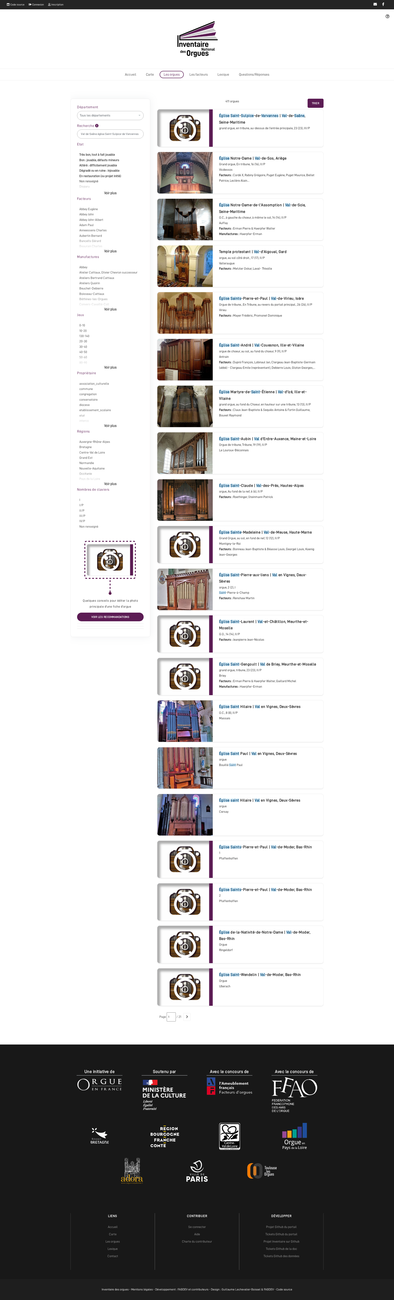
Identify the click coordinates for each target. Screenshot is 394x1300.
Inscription (57, 4)
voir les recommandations (110, 617)
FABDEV (183, 1289)
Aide (197, 1234)
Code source (17, 4)
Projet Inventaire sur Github (281, 1241)
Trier (315, 103)
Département (87, 107)
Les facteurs (198, 74)
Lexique (223, 74)
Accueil (130, 74)
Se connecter (197, 1226)
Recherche (86, 126)
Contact (112, 1256)
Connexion (37, 4)
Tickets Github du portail (281, 1234)
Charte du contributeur (197, 1241)
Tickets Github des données (281, 1256)
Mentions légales (142, 1289)
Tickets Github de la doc (281, 1248)
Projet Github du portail (281, 1226)
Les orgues (172, 74)
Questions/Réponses (254, 74)
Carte (150, 74)
